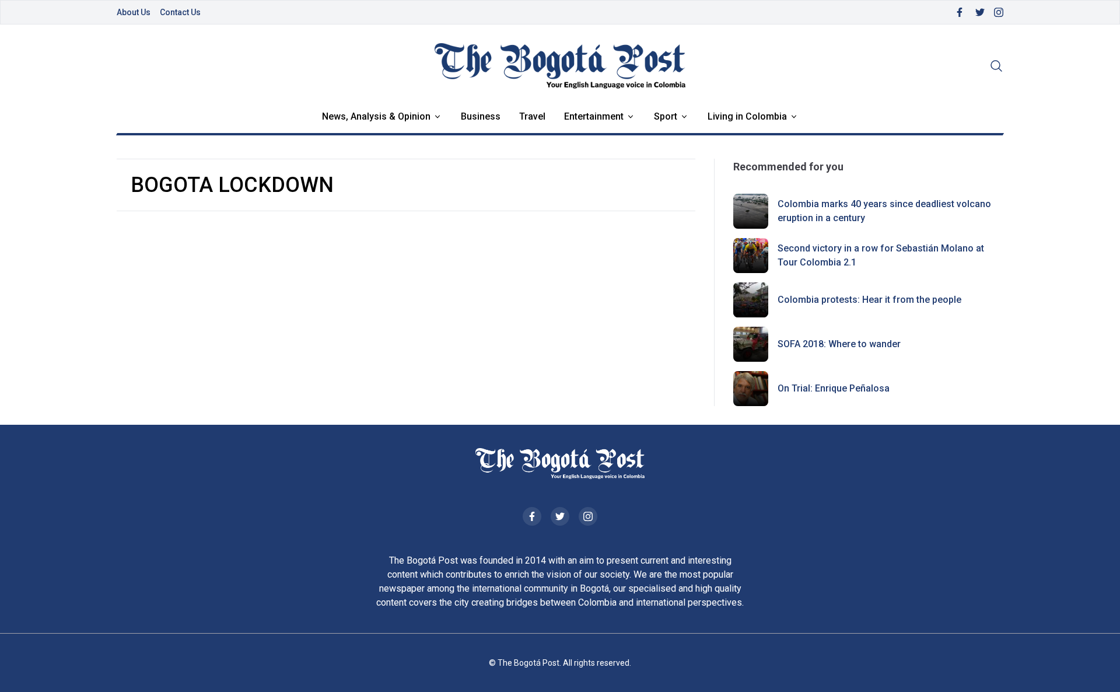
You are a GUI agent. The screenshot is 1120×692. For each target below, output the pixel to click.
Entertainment (594, 116)
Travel (532, 116)
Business (481, 116)
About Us (133, 12)
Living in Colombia (747, 116)
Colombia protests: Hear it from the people (869, 299)
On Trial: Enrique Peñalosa (834, 388)
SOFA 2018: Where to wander (839, 344)
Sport (665, 116)
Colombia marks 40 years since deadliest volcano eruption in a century (884, 210)
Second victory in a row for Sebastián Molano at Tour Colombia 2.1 (881, 255)
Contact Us (180, 12)
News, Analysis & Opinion (376, 116)
